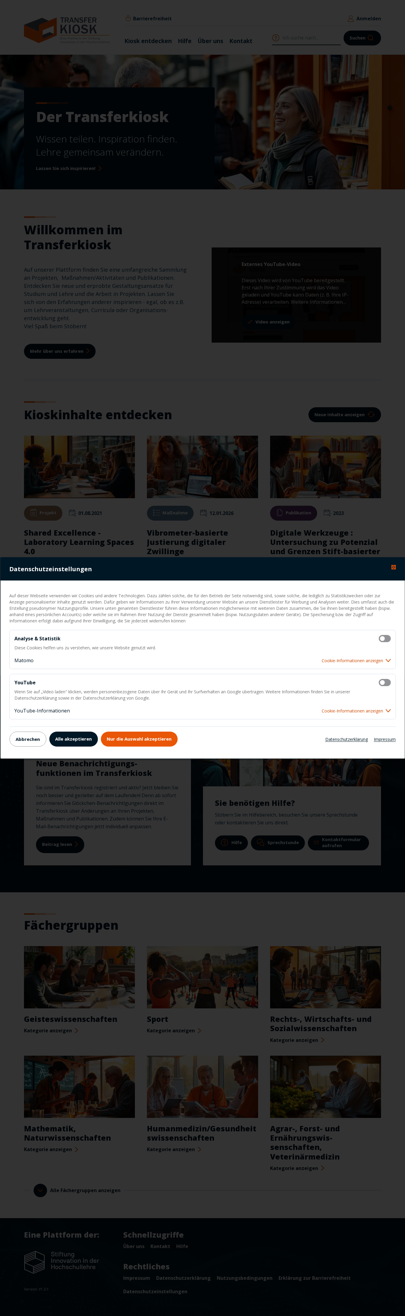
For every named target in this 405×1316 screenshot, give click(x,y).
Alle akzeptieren (73, 739)
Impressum (385, 739)
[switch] (385, 638)
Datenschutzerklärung (346, 739)
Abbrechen (28, 739)
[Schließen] (393, 567)
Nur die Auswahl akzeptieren (139, 739)
